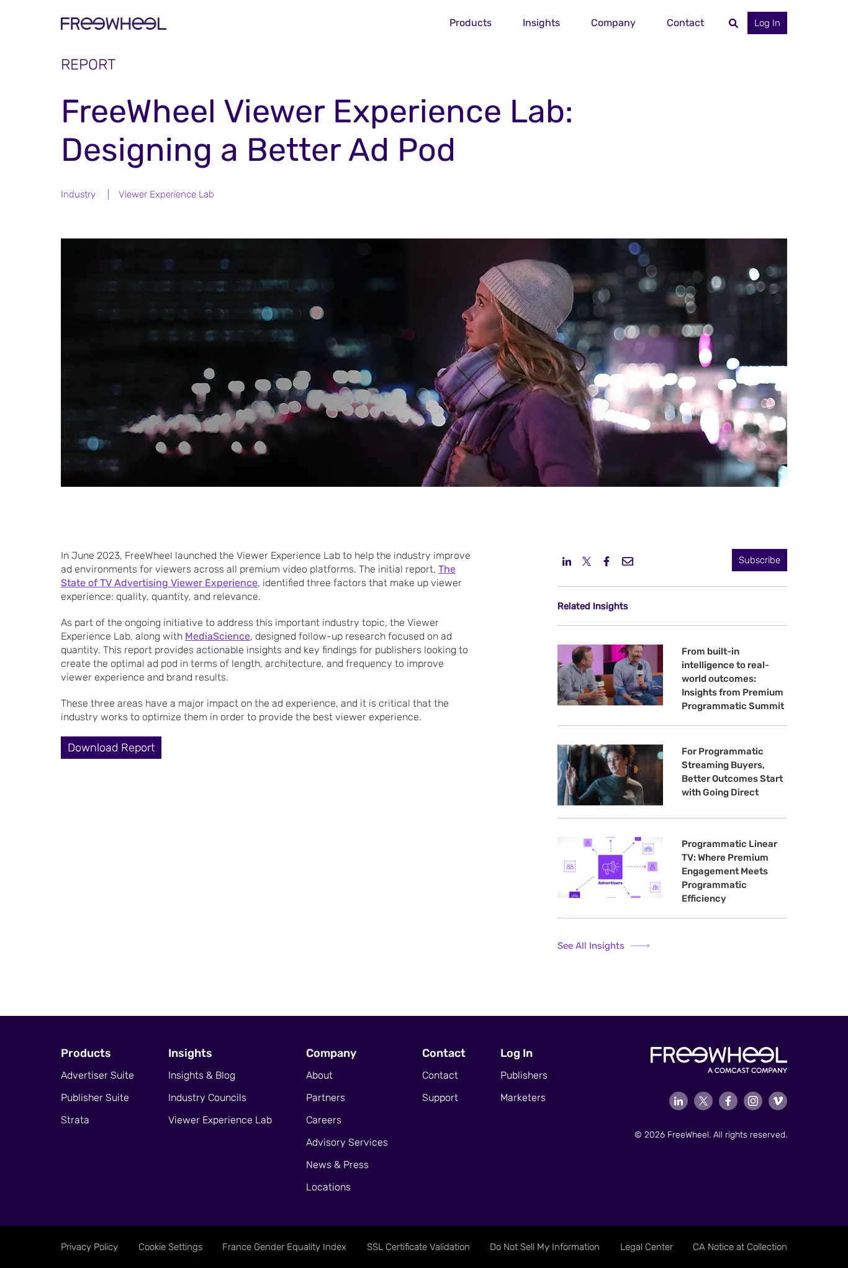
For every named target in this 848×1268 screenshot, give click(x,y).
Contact (685, 23)
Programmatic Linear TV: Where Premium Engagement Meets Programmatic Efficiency (729, 871)
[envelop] (627, 561)
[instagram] (753, 1101)
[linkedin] (566, 561)
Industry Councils (207, 1097)
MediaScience (217, 636)
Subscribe (759, 560)
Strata (75, 1120)
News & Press (337, 1165)
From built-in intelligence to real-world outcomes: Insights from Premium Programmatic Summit (733, 679)
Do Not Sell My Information (545, 1246)
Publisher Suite (95, 1097)
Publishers (524, 1075)
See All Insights (591, 945)
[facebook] (606, 561)
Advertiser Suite (97, 1075)
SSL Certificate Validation (418, 1246)
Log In (767, 23)
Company (613, 23)
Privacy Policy (89, 1246)
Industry (78, 194)
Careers (323, 1120)
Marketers (523, 1097)
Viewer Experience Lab (166, 194)
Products (470, 23)
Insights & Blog (201, 1075)
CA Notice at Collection (740, 1246)
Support (440, 1097)
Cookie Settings (170, 1246)
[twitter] (586, 561)
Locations (328, 1187)
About (319, 1075)
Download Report (111, 747)
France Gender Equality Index (284, 1246)
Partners (325, 1097)
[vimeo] (778, 1101)
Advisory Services (347, 1142)
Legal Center (646, 1246)
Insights (541, 23)
